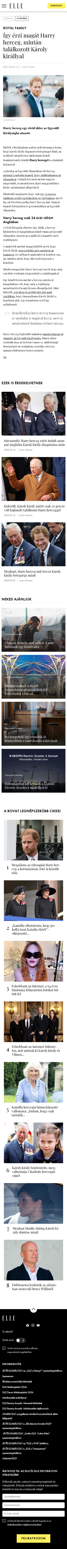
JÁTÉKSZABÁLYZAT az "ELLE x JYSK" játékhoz (25, 1443)
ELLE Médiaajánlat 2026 (14, 1387)
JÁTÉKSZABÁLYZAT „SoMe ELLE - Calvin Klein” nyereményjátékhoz (26, 1435)
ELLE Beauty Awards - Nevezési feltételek (22, 1403)
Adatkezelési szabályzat (14, 1398)
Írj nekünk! (7, 1331)
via (4, 357)
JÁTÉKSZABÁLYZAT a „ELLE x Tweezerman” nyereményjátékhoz (24, 1451)
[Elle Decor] (16, 5)
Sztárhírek (22, 18)
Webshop (56, 6)
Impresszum (7, 1376)
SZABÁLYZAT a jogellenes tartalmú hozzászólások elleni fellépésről (30, 1416)
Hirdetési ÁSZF (9, 1458)
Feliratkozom (33, 1538)
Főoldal (9, 18)
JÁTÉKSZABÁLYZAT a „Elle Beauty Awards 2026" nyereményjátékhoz (27, 1426)
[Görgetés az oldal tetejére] (33, 1309)
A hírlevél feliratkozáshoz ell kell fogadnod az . (29, 1523)
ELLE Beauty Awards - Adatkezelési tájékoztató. (25, 1408)
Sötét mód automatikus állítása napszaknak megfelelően (22, 1350)
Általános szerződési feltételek (17, 1381)
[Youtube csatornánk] (38, 1325)
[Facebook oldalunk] (27, 1325)
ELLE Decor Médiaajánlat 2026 (17, 1392)
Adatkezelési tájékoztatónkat (24, 1524)
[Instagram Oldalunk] (32, 1325)
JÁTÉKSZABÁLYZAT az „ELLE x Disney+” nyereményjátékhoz (32, 1371)
